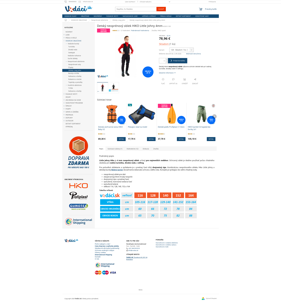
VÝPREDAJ (69, 127)
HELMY (68, 97)
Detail (121, 139)
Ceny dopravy (130, 2)
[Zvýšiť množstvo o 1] (167, 59)
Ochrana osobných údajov (104, 250)
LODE (68, 35)
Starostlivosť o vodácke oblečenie (167, 243)
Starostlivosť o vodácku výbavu (166, 245)
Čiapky (70, 67)
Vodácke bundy (73, 44)
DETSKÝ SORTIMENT (73, 124)
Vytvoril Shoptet (211, 298)
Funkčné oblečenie (75, 85)
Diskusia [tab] (146, 149)
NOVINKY (69, 32)
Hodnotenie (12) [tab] (132, 149)
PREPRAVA (69, 115)
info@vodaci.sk (133, 250)
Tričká (70, 88)
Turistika (71, 47)
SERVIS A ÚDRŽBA (72, 112)
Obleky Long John (74, 70)
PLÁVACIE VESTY (71, 94)
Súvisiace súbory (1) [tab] (115, 149)
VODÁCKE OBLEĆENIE (73, 41)
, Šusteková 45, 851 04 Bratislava (136, 258)
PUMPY (68, 109)
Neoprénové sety (74, 64)
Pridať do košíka (179, 61)
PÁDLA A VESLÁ (71, 38)
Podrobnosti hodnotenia (140, 30)
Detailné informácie (166, 73)
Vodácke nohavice (74, 55)
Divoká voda (72, 50)
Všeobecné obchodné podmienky (107, 248)
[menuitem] (70, 16)
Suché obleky (73, 58)
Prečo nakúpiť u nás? (102, 244)
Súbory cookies (100, 252)
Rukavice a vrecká (74, 79)
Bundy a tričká (73, 73)
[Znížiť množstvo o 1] (167, 62)
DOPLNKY (69, 118)
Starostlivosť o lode (162, 247)
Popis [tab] (101, 149)
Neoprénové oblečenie (76, 61)
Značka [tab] (156, 149)
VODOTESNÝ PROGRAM (74, 103)
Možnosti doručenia (193, 54)
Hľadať (161, 9)
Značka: (159, 30)
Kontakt (97, 257)
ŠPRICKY (69, 106)
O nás (97, 259)
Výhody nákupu (145, 2)
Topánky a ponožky (75, 82)
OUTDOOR (69, 121)
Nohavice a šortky (74, 76)
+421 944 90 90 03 (134, 248)
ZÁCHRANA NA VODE (73, 100)
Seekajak (71, 53)
